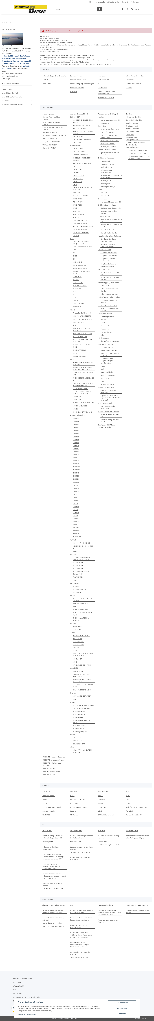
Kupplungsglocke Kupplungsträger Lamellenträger (107, 361)
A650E (75, 662)
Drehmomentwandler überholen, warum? (81, 848)
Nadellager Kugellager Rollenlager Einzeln (108, 245)
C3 (74, 253)
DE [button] (90, 2)
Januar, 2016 (102, 842)
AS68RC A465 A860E (80, 356)
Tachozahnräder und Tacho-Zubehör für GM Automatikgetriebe (136, 145)
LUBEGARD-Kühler (49, 774)
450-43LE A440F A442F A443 (82, 412)
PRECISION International (78, 807)
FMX (74, 250)
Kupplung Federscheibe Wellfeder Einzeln (109, 260)
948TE (75, 353)
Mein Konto (135, 2)
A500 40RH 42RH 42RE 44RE (82, 333)
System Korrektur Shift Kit (107, 150)
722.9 (75, 580)
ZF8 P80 (75, 516)
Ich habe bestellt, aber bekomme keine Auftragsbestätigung (137, 837)
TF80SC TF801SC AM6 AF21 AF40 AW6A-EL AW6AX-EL (82, 393)
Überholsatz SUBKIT (108, 144)
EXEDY (128, 795)
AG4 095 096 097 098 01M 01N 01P (83, 547)
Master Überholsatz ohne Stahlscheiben (109, 136)
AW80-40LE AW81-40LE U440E (83, 226)
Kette (102, 381)
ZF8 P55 (75, 485)
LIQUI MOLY (102, 799)
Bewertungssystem (77, 88)
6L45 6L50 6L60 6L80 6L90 (82, 163)
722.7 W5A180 (78, 577)
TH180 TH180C (78, 149)
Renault (73, 623)
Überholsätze (102, 126)
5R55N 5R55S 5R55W (80, 268)
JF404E (75, 551)
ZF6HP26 (76, 458)
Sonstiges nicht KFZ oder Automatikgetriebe (106, 426)
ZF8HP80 (76, 519)
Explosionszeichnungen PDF (110, 120)
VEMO (100, 811)
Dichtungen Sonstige (108, 187)
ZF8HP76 (76, 512)
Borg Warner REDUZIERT (51, 142)
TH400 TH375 (77, 181)
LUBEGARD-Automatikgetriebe (53, 760)
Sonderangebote (7, 89)
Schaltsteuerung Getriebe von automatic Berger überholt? (53, 837)
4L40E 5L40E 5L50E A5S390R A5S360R (82, 159)
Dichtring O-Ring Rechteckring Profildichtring (111, 176)
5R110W (75, 279)
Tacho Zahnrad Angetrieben (138, 150)
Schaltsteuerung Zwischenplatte (106, 171)
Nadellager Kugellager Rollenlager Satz (108, 240)
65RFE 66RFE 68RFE (79, 350)
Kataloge (101, 117)
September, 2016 (76, 842)
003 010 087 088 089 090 (81, 543)
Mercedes (73, 554)
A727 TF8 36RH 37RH (80, 336)
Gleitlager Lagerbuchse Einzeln (109, 212)
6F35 (74, 298)
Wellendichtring (106, 167)
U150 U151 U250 (78, 645)
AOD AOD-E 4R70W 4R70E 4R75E (82, 272)
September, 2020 (76, 830)
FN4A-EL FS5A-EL (78, 738)
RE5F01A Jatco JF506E (80, 726)
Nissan (72, 702)
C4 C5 (75, 256)
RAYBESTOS (102, 807)
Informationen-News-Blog (135, 76)
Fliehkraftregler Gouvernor (110, 341)
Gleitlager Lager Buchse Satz (111, 208)
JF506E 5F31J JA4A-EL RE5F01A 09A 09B (83, 614)
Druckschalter (105, 326)
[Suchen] (99, 9)
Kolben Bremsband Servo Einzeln (109, 290)
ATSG (127, 792)
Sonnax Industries (49, 811)
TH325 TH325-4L (78, 175)
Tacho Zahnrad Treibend (137, 153)
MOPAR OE (102, 803)
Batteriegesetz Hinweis (106, 98)
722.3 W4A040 (78, 563)
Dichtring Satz (105, 161)
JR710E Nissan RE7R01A (81, 610)
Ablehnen (122, 1013)
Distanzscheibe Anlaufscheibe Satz (111, 220)
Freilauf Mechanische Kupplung (109, 297)
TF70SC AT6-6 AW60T (80, 388)
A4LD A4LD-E (77, 262)
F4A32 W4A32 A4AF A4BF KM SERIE (83, 686)
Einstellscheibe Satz (108, 230)
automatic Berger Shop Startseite (107, 2)
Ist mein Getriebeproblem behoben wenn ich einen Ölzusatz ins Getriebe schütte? (55, 876)
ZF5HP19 (76, 442)
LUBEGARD (74, 803)
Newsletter (129, 80)
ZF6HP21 (76, 455)
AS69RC (75, 409)
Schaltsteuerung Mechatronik (108, 411)
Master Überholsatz (107, 132)
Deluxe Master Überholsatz (110, 129)
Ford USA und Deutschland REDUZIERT (52, 123)
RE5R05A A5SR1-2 (79, 729)
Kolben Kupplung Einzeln (109, 294)
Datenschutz (31, 1014)
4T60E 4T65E (77, 205)
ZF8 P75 (75, 509)
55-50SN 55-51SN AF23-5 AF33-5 (83, 379)
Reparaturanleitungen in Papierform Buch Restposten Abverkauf (111, 398)
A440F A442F (77, 659)
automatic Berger (49, 795)
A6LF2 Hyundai (78, 671)
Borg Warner (74, 583)
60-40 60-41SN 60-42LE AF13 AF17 (83, 374)
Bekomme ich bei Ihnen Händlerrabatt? (51, 848)
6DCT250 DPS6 (78, 137)
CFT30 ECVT (77, 307)
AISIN (72, 359)
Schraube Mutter (107, 378)
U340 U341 (76, 648)
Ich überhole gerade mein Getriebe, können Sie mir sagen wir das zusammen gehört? (54, 856)
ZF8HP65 (76, 491)
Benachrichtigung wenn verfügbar (82, 84)
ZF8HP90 (76, 522)
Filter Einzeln (105, 196)
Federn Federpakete (108, 375)
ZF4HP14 (76, 421)
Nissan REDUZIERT (49, 148)
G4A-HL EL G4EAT (79, 744)
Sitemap (129, 88)
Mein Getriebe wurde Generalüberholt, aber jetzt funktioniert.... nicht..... (52, 866)
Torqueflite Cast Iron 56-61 (82, 313)
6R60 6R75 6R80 (78, 304)
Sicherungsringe (104, 269)
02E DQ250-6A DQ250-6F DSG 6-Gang (83, 121)
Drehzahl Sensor (106, 332)
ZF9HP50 (76, 534)
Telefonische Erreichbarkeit (53, 889)
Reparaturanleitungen (106, 387)
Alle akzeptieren (122, 1003)
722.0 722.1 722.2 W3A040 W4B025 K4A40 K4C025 (82, 558)
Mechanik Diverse (107, 347)
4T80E (75, 208)
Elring (72, 795)
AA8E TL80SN (77, 638)
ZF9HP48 (76, 531)
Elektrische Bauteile (105, 314)
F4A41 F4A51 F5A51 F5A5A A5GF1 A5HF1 (82, 675)
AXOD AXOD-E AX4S (79, 286)
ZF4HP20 (76, 430)
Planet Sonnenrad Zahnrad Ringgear (110, 354)
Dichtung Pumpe (106, 184)
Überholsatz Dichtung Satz (110, 140)
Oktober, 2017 (48, 842)
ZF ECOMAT (77, 537)
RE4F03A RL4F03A (79, 714)
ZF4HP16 (76, 424)
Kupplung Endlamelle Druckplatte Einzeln (108, 265)
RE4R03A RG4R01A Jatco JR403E (81, 721)
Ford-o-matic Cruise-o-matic (82, 247)
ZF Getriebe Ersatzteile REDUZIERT (55, 136)
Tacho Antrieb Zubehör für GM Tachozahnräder (139, 157)
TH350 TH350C (78, 178)
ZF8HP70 (76, 500)
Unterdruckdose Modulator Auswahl (110, 309)
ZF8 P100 (76, 528)
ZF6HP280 (76, 467)
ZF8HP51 (76, 479)
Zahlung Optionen (76, 76)
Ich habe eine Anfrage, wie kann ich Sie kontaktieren (81, 837)
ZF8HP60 (76, 488)
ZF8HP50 (76, 476)
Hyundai (73, 693)
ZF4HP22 (76, 433)
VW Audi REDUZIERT (50, 145)
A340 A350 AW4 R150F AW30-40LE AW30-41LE (83, 655)
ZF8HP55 (76, 482)
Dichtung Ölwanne (107, 164)
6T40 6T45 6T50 (78, 214)
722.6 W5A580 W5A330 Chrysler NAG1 (81, 573)
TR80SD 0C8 (77, 400)
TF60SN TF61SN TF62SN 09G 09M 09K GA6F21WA (83, 384)
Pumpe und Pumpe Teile (109, 350)
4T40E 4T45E (77, 199)
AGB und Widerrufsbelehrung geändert (108, 837)
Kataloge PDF (105, 123)
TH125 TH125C (78, 166)
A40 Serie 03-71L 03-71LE (81, 635)
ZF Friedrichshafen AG (106, 815)
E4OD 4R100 (77, 276)
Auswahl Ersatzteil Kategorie (12, 97)
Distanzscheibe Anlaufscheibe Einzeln (111, 226)
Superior (73, 811)
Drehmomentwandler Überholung (108, 407)
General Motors (75, 146)
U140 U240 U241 (78, 641)
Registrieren (85, 58)
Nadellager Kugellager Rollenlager (110, 236)
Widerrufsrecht (103, 80)
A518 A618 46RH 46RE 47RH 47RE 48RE (82, 341)
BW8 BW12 (76, 586)
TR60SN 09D (77, 397)
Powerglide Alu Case (80, 220)
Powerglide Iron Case (80, 223)
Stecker (103, 320)
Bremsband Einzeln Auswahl (111, 202)
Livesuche (73, 91)
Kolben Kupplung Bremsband (108, 283)
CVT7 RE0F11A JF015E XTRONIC (83, 705)
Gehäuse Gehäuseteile (108, 384)
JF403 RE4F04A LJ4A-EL (80, 604)
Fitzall (45, 799)
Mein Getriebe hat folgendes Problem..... (53, 884)
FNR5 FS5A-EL (77, 741)
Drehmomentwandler (133, 84)
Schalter (103, 323)
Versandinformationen (78, 80)
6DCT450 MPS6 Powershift (82, 140)
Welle (102, 369)
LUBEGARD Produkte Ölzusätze (12, 105)
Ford (71, 238)
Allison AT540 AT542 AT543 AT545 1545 (82, 751)
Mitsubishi (74, 668)
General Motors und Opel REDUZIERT (51, 118)
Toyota (72, 632)
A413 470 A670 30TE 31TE (82, 316)
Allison (72, 747)
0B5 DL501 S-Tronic (79, 128)
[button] (122, 9)
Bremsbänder (103, 199)
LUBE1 (128, 799)
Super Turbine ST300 (80, 196)
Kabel (103, 335)
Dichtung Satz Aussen (108, 147)
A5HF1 (75, 699)
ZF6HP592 (76, 470)
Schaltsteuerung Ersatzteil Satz (110, 415)
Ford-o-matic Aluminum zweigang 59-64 (81, 243)
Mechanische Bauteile (106, 344)
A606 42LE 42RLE (79, 322)
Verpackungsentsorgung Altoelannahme (106, 92)
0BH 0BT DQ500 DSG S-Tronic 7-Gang (83, 132)
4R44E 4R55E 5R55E (80, 265)
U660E (75, 651)
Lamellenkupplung (104, 249)
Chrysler (73, 310)
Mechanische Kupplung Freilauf (109, 301)
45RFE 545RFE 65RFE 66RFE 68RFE (82, 346)
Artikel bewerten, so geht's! (80, 852)
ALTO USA (73, 792)
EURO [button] (82, 2)
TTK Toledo (74, 815)
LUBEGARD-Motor (49, 768)
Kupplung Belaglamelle (109, 253)
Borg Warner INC (104, 792)
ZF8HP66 (76, 497)
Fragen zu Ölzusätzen (105, 905)
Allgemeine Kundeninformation (53, 905)
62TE (74, 325)
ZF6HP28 (76, 461)
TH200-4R (76, 172)
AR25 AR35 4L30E (79, 152)
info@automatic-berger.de (49, 52)
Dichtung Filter (106, 181)
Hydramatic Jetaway (80, 229)
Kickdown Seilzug (132, 123)
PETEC (128, 803)
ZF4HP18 (76, 427)
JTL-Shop (143, 1018)
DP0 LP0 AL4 (77, 629)
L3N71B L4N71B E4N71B (81, 708)
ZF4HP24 (76, 436)
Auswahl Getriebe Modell (97, 45)
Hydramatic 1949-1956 (81, 232)
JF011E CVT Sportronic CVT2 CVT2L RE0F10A (82, 599)
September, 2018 (132, 830)
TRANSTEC (46, 815)
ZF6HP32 (76, 464)
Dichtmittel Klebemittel (134, 120)
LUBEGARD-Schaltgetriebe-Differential (52, 764)
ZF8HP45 (76, 473)
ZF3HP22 (76, 418)
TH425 (75, 184)
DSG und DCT (75, 117)
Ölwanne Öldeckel (107, 372)
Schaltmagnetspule (107, 317)
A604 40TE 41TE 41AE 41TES (82, 319)
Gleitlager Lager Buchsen (107, 205)
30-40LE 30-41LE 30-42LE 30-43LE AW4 (83, 363)
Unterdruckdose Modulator (107, 305)
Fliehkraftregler (103, 338)
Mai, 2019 (101, 830)
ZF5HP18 (76, 439)
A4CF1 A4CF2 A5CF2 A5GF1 (82, 696)
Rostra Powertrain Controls (52, 807)
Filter (100, 190)
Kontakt (125, 2)
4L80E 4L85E (77, 193)
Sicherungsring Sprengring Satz (110, 273)
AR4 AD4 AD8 (77, 626)
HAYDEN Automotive (77, 799)
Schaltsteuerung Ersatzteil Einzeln (110, 421)
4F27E (75, 295)
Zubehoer (5, 101)
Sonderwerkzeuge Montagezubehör (132, 138)
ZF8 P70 (75, 503)
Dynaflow (76, 235)
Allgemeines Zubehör (133, 117)
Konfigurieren (122, 1008)
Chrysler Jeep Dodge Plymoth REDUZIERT (53, 128)
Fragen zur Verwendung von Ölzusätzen (80, 859)
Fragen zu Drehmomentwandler (137, 905)
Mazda (72, 735)
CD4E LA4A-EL (77, 282)
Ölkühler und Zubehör (134, 131)
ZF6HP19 (76, 452)
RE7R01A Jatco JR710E (80, 732)
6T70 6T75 (76, 217)
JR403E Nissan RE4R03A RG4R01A (81, 619)
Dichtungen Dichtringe (106, 158)
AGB (99, 84)
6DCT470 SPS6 (78, 143)
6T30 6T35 (76, 211)
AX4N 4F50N (77, 289)
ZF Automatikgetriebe (77, 415)
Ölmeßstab (130, 134)
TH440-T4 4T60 (78, 202)
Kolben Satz (105, 286)
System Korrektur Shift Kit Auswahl (110, 154)
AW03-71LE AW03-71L (80, 155)
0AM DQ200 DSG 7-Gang (81, 125)
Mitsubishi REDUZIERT (50, 139)
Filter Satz (104, 193)
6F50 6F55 (76, 301)
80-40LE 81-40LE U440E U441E (83, 403)
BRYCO (100, 795)
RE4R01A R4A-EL (78, 717)
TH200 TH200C (78, 169)
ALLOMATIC (47, 792)
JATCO (72, 595)
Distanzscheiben (104, 216)
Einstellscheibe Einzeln (109, 233)
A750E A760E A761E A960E (82, 665)
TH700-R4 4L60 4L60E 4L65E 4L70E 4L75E (82, 189)
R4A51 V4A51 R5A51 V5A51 (82, 690)
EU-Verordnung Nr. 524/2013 (109, 845)
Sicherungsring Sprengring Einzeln (110, 278)
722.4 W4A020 (78, 566)
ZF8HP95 (76, 525)
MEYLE (45, 803)
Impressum (21, 1014)
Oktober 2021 (47, 830)
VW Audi (73, 540)
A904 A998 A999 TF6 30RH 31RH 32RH (82, 329)
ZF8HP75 (76, 506)
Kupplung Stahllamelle (109, 256)
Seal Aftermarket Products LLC (136, 807)
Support (103, 366)
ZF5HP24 (76, 445)
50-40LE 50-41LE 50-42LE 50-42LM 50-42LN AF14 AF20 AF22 (83, 368)
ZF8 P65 (75, 494)
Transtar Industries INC (134, 815)
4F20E (75, 292)
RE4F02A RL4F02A (79, 711)
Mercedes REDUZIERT (50, 133)
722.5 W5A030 (78, 569)
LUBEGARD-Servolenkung (51, 771)
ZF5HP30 (76, 449)
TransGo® (129, 811)
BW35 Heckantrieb (79, 589)
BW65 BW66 (77, 592)
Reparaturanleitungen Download (108, 391)
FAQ (71, 905)
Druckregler (105, 329)
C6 (74, 259)
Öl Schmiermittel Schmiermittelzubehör (134, 127)
